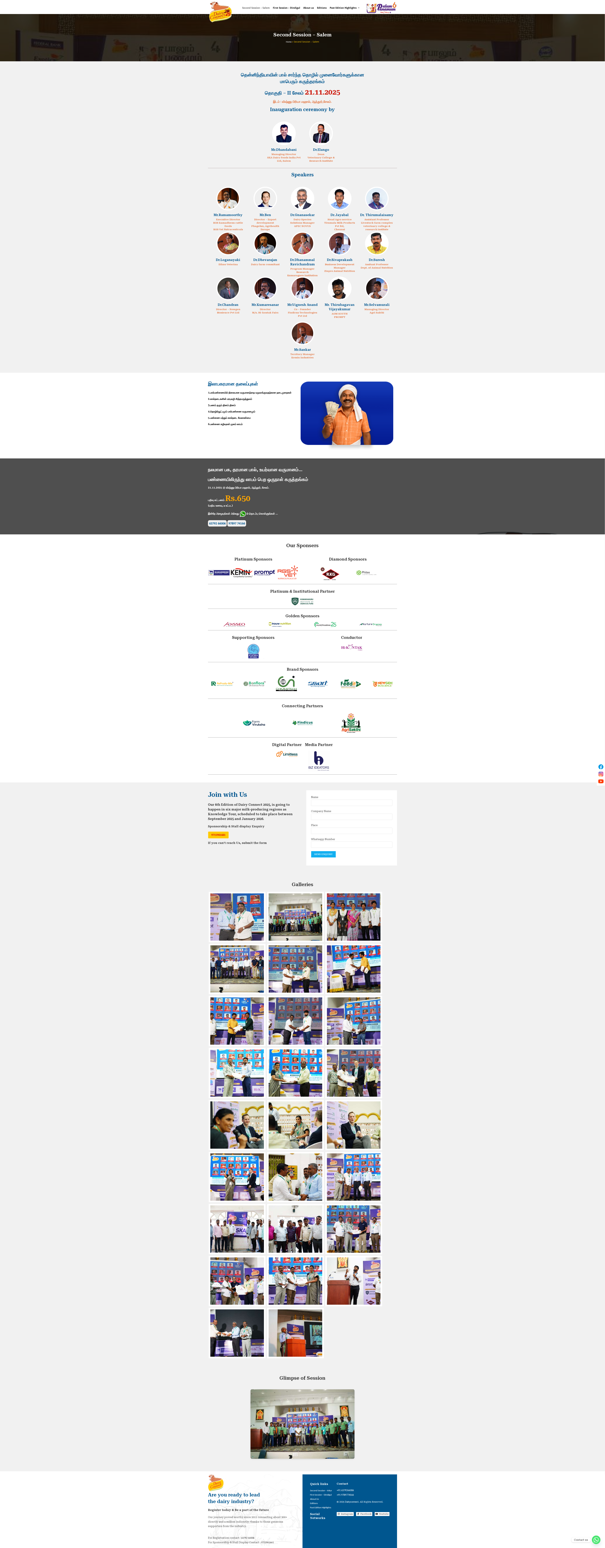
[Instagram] (601, 774)
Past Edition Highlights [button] (343, 7)
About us (308, 7)
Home (288, 42)
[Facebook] (601, 767)
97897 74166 (236, 523)
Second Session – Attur (321, 1490)
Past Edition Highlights (320, 1507)
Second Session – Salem (256, 7)
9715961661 (218, 835)
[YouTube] (601, 781)
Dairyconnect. (352, 1501)
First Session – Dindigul (286, 7)
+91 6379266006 (345, 1490)
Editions (322, 7)
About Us (314, 1499)
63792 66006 (217, 523)
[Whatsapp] (596, 1540)
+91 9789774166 (345, 1494)
